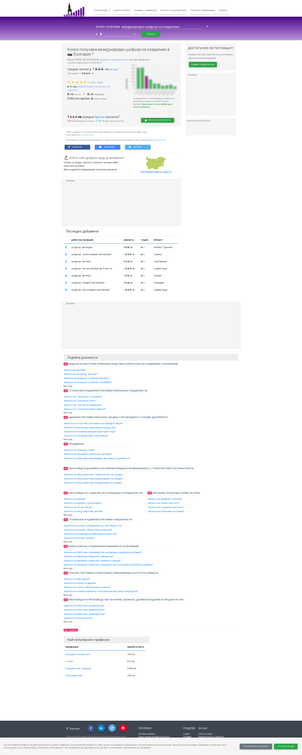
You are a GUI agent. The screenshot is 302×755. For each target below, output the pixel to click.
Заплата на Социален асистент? (166, 507)
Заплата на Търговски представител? (85, 408)
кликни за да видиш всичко (158, 120)
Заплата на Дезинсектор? (78, 617)
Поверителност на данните (211, 736)
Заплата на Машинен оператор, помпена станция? (92, 560)
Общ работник (73, 675)
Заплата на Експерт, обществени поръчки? (88, 529)
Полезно (144, 728)
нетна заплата (86, 134)
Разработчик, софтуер (78, 668)
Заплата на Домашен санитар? (165, 498)
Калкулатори (101, 10)
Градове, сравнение (145, 10)
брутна (100, 117)
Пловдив (187, 736)
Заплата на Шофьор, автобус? (81, 374)
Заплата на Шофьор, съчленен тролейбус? (88, 382)
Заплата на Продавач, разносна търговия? (88, 453)
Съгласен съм (284, 746)
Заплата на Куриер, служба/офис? (83, 502)
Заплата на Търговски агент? (80, 400)
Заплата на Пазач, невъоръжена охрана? (87, 587)
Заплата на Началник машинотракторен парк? (90, 431)
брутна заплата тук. (158, 140)
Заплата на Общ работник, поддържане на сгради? (93, 482)
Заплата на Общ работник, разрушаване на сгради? (93, 478)
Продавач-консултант (77, 654)
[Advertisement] (121, 204)
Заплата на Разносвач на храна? (166, 511)
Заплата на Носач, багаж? (78, 507)
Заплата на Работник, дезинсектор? (84, 605)
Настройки (255, 746)
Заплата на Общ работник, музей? (83, 511)
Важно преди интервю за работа (153, 736)
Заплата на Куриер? (75, 498)
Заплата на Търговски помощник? (83, 404)
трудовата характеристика (115, 59)
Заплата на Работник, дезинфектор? (84, 613)
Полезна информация (203, 10)
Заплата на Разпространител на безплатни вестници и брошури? (101, 591)
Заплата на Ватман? (75, 369)
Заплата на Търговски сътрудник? (83, 396)
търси (151, 34)
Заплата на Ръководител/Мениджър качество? (90, 533)
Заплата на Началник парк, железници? (86, 435)
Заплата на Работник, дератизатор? (84, 609)
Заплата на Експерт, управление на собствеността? (93, 525)
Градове (189, 728)
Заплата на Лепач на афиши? (80, 583)
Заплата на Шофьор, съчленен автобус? (86, 378)
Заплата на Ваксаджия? (77, 578)
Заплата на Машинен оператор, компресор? (89, 556)
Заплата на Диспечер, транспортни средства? (90, 427)
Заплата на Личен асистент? (164, 502)
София (186, 733)
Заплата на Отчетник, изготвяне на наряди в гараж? (93, 423)
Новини (223, 10)
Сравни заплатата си (203, 64)
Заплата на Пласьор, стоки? (79, 449)
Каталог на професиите (174, 10)
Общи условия (205, 733)
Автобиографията (146, 733)
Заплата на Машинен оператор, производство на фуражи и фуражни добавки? (108, 564)
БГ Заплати (73, 728)
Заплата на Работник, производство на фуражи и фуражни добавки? (103, 552)
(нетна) (114, 69)
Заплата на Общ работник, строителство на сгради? (93, 474)
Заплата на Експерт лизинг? (79, 537)
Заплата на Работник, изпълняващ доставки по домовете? (97, 458)
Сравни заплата (121, 10)
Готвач (69, 661)
